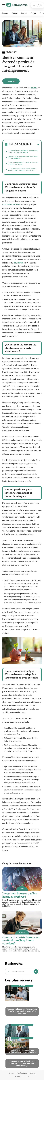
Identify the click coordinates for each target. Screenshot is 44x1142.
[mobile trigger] (4, 5)
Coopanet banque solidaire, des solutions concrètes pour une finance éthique (22, 1063)
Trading (11, 81)
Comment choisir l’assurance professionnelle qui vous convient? (21, 940)
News (22, 888)
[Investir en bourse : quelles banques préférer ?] (22, 879)
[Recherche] (34, 5)
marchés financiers (10, 204)
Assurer (22, 932)
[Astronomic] (16, 5)
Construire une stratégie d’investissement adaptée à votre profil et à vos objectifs (22, 169)
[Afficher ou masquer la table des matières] (35, 144)
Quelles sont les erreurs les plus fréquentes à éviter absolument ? (23, 157)
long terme (18, 262)
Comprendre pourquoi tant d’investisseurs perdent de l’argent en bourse (22, 151)
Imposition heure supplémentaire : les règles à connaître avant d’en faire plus (22, 1011)
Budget (22, 986)
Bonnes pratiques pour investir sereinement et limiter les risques (23, 163)
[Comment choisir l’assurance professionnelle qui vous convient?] (22, 922)
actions (34, 87)
